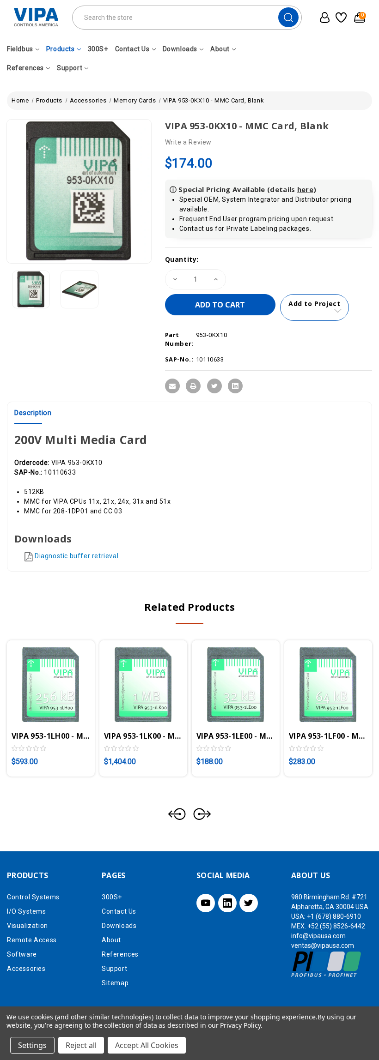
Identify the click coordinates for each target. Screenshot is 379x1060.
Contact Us (132, 49)
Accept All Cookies (146, 1045)
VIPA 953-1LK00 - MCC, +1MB (143, 736)
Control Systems (33, 897)
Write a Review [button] (188, 142)
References (25, 68)
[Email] (172, 386)
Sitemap (115, 983)
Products (60, 49)
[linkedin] (227, 903)
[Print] (193, 386)
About (220, 49)
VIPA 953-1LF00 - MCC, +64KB (328, 736)
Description (33, 413)
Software (22, 954)
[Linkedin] (235, 386)
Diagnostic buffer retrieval (76, 556)
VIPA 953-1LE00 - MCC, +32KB (235, 736)
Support (69, 68)
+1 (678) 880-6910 (334, 916)
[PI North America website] (326, 963)
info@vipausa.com (318, 936)
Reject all (81, 1045)
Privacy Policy (240, 1025)
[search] (288, 17)
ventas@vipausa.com (322, 945)
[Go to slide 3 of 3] (177, 814)
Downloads (180, 49)
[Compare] (62, 678)
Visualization (27, 925)
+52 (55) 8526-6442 (336, 926)
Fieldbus (20, 49)
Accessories (26, 968)
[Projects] (340, 17)
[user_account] (322, 17)
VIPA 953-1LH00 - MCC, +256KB (51, 736)
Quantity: (182, 259)
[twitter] (248, 903)
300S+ (98, 49)
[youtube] (205, 903)
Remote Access (32, 940)
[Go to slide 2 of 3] (202, 814)
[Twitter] (214, 386)
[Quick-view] (40, 678)
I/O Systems (26, 911)
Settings (32, 1045)
